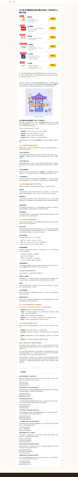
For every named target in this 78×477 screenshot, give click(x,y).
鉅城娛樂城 (29, 17)
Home (10, 1)
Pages (15, 1)
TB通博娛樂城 (30, 26)
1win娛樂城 (29, 63)
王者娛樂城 (29, 36)
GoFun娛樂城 (30, 54)
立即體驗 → (53, 18)
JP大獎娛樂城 (30, 44)
